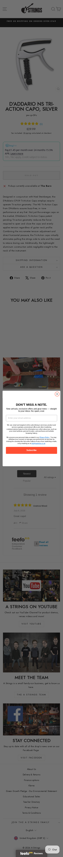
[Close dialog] (57, 394)
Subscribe (31, 450)
